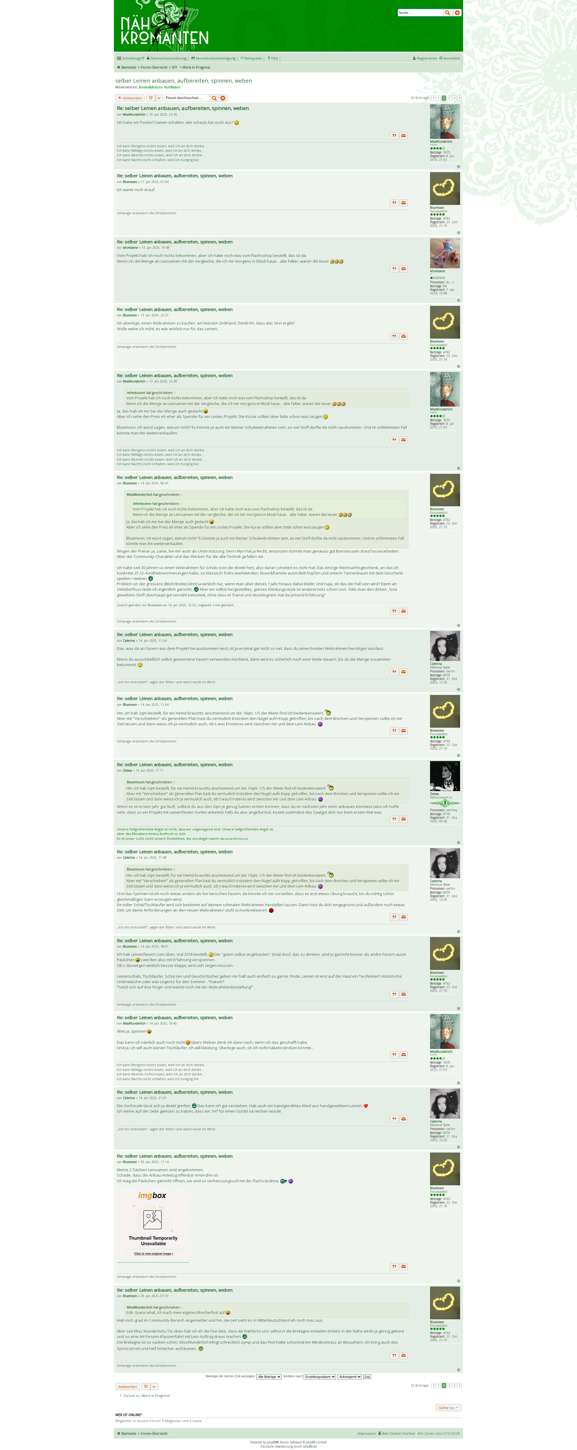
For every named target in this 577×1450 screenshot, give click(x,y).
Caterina (436, 664)
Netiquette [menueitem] (253, 58)
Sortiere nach (293, 1376)
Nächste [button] (459, 98)
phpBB (271, 1442)
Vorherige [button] (433, 98)
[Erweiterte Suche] (457, 12)
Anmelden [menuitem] (451, 58)
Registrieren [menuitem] (427, 58)
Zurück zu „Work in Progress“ (146, 1395)
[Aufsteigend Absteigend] (349, 1376)
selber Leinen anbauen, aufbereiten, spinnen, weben (183, 80)
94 (445, 286)
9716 (446, 814)
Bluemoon (437, 208)
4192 (446, 218)
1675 (446, 152)
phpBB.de (310, 1446)
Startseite (128, 67)
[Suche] (448, 12)
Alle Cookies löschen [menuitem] (398, 1433)
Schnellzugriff (133, 58)
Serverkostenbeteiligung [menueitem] (215, 58)
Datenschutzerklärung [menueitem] (168, 58)
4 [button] (454, 98)
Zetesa (434, 794)
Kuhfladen (172, 87)
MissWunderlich (441, 141)
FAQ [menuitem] (274, 58)
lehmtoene (437, 271)
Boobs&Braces (150, 87)
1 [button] (439, 98)
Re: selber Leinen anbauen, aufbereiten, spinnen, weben (183, 108)
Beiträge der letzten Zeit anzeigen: (231, 1376)
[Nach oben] (458, 166)
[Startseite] (166, 2)
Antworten (132, 98)
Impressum (367, 1433)
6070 (446, 675)
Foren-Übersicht (154, 67)
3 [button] (449, 98)
